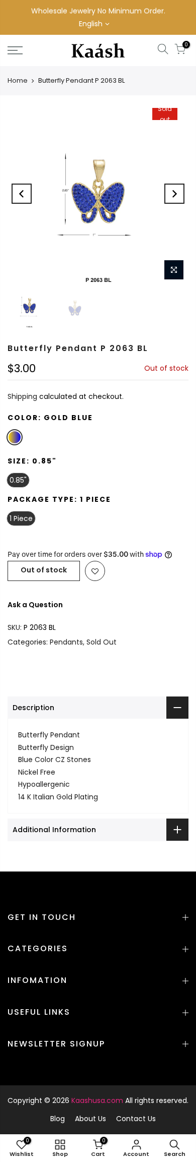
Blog (57, 1119)
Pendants (66, 642)
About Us (90, 1119)
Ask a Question (35, 605)
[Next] (174, 194)
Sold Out (101, 642)
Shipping (22, 396)
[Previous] (22, 194)
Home (18, 80)
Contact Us (136, 1119)
